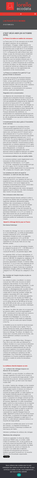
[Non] (34, 470)
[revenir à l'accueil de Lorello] (18, 9)
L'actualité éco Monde (14, 20)
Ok (19, 475)
